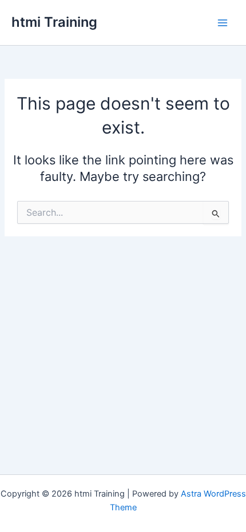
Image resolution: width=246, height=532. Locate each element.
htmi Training (54, 22)
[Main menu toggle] (223, 23)
